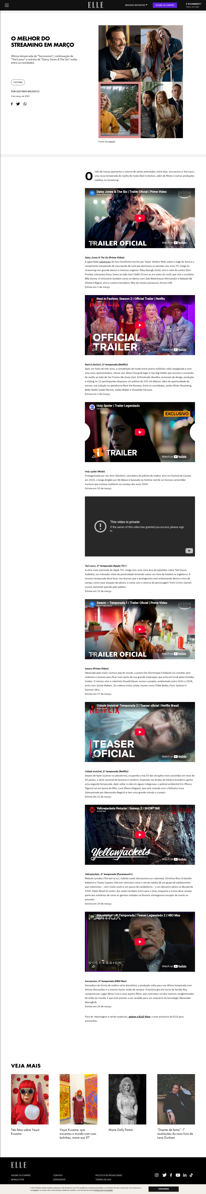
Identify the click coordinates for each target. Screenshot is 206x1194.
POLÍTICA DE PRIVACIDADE (108, 1175)
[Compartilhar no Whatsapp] (25, 103)
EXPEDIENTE (59, 1179)
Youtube (178, 1175)
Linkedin (185, 1175)
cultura (18, 82)
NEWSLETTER (17, 1179)
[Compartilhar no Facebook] (12, 103)
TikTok (192, 1175)
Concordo (163, 1189)
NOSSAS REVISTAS (135, 5)
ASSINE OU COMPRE (164, 5)
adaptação (105, 261)
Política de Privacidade (103, 1190)
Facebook (171, 1175)
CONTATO (58, 1175)
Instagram (158, 1175)
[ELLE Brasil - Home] (95, 7)
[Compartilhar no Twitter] (18, 103)
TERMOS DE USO (103, 1179)
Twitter (165, 1175)
